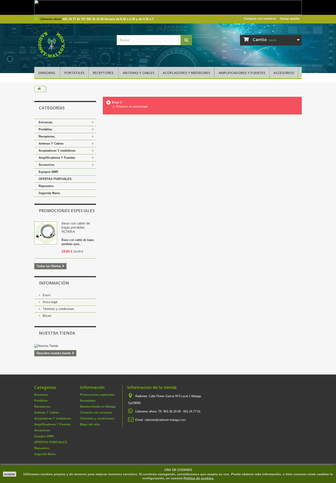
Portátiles (74, 72)
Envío (46, 295)
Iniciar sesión (289, 18)
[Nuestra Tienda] (65, 346)
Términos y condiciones (58, 309)
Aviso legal (49, 302)
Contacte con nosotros (260, 18)
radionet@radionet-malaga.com (165, 420)
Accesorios (284, 72)
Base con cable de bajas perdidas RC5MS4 (75, 227)
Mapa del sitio (90, 424)
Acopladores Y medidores (186, 72)
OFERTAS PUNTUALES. (55, 179)
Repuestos (46, 186)
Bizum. (47, 315)
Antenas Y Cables (138, 72)
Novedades (88, 400)
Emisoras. (47, 72)
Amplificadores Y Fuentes (242, 72)
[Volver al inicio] (39, 89)
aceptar (9, 474)
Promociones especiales (67, 210)
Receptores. (103, 72)
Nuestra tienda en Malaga (98, 406)
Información (54, 283)
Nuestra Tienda (57, 333)
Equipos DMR (48, 172)
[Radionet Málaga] (72, 44)
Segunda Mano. (50, 193)
